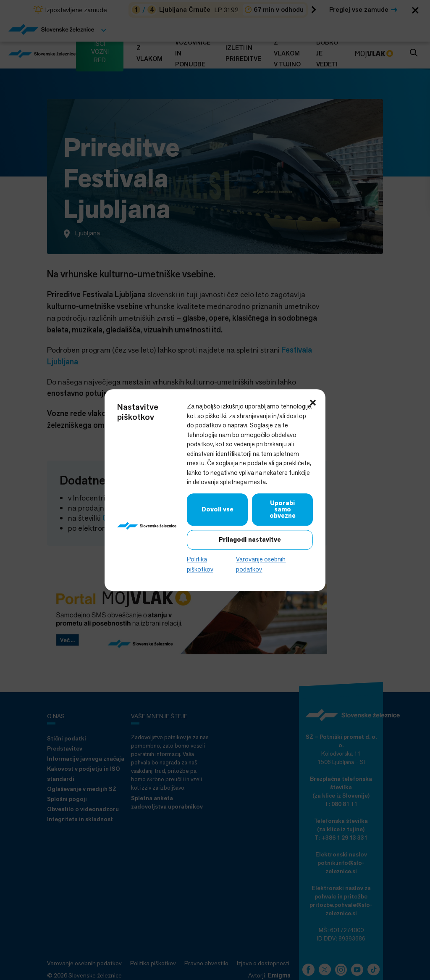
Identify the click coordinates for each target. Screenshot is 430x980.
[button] (313, 402)
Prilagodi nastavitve (250, 539)
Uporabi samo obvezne (283, 509)
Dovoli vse (217, 509)
